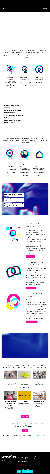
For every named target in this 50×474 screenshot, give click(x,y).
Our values (30, 256)
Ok (19, 471)
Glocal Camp (10, 381)
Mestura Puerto (39, 381)
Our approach (31, 288)
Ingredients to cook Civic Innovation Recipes (10, 403)
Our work (25, 416)
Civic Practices (25, 381)
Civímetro (24, 401)
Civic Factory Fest (39, 401)
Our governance (31, 321)
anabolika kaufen (32, 439)
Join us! (25, 430)
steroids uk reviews (35, 435)
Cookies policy (28, 471)
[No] (48, 470)
